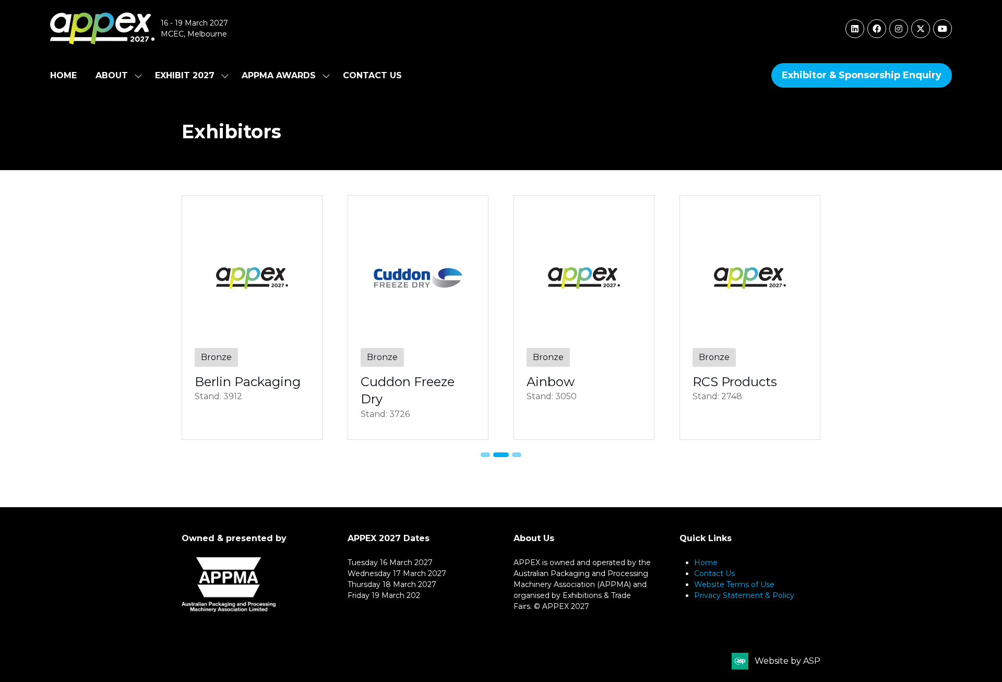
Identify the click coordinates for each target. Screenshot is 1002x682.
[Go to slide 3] (516, 454)
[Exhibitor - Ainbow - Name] (584, 317)
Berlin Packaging (248, 381)
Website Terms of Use (734, 584)
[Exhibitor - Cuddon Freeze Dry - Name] (418, 317)
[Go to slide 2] (501, 454)
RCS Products (735, 381)
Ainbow (551, 381)
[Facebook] (876, 28)
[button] (861, 75)
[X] (920, 28)
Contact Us (372, 75)
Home (63, 75)
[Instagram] (898, 28)
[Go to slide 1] (485, 454)
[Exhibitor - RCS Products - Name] (750, 317)
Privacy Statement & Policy (744, 595)
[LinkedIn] (854, 28)
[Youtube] (942, 28)
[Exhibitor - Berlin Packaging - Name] (252, 317)
